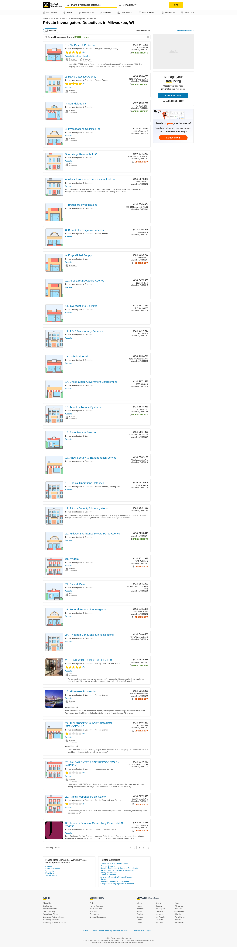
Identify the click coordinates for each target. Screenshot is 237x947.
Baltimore (140, 909)
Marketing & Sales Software (54, 922)
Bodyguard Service (102, 49)
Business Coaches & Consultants (115, 881)
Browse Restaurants (98, 917)
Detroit (158, 903)
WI (52, 19)
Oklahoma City (180, 911)
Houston (159, 906)
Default (143, 31)
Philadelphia (179, 917)
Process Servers (101, 80)
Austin (139, 906)
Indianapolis (160, 909)
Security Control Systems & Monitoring (117, 870)
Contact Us (47, 906)
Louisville (159, 920)
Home (45, 19)
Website (68, 56)
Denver (139, 922)
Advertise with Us (50, 909)
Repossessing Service (104, 769)
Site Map (93, 911)
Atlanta (139, 903)
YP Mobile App (96, 909)
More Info (86, 56)
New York (178, 909)
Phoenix (177, 920)
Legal (148, 930)
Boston (139, 911)
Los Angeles (161, 917)
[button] (188, 5)
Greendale (49, 871)
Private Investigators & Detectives (79, 49)
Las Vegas (160, 914)
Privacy (86, 930)
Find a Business (96, 906)
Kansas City (161, 911)
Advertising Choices (51, 914)
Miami (176, 903)
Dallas (139, 920)
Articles (93, 903)
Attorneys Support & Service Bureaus (116, 877)
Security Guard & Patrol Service (122, 487)
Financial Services (102, 830)
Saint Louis (179, 922)
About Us (47, 903)
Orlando (177, 914)
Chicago (140, 917)
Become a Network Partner (54, 917)
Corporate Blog (49, 911)
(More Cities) (154, 898)
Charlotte (140, 914)
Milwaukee (60, 19)
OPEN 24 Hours (81, 37)
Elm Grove (49, 873)
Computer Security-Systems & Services (117, 884)
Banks (113, 830)
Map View (52, 31)
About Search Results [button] (185, 31)
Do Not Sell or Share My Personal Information (111, 930)
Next (147, 847)
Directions (77, 56)
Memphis (159, 922)
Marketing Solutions (51, 920)
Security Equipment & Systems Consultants (119, 868)
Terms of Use (138, 930)
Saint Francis (51, 875)
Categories (94, 914)
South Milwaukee (52, 869)
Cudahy (48, 866)
